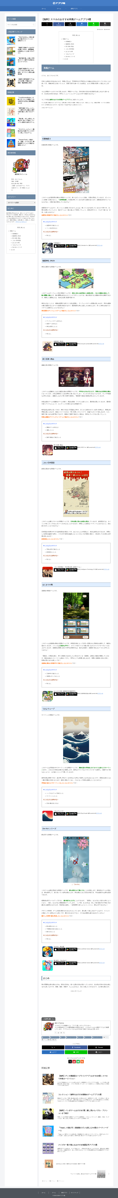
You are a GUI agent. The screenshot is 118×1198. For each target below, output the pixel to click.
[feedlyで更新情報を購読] (61, 1032)
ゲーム (63, 1037)
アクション (46, 1037)
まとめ (66, 59)
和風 (50, 1039)
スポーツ (81, 1037)
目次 (73, 35)
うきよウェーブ (70, 54)
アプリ (106, 1037)
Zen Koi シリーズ (70, 56)
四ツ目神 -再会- (70, 46)
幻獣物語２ (69, 41)
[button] (105, 24)
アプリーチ (99, 245)
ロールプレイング (98, 1037)
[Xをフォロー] (56, 1032)
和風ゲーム (66, 39)
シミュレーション (71, 1037)
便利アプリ (64, 1192)
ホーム (43, 1192)
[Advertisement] (76, 121)
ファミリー (88, 1037)
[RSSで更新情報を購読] (64, 1032)
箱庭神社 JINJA (70, 44)
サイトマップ (74, 1192)
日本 (55, 1039)
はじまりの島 (69, 51)
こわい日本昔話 (70, 49)
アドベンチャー (55, 1037)
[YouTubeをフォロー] (58, 1032)
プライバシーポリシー (21, 221)
